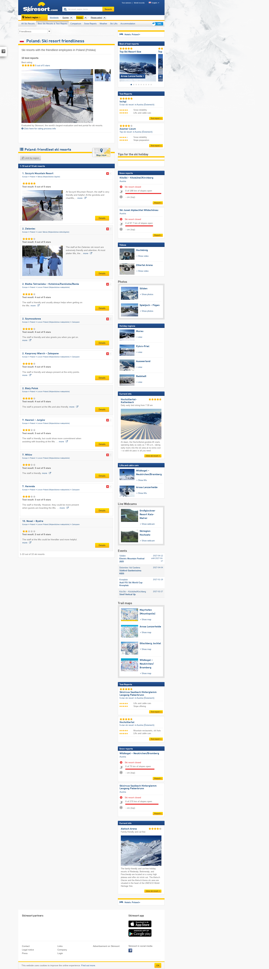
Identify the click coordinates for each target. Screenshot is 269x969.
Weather (103, 23)
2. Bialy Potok (30, 388)
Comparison (75, 23)
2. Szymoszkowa (31, 319)
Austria (123, 181)
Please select (96, 18)
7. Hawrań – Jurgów (33, 420)
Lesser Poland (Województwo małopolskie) (53, 287)
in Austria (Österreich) (144, 104)
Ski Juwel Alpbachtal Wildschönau (139, 210)
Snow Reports (90, 23)
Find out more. (88, 965)
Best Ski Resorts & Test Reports (52, 23)
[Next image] (160, 67)
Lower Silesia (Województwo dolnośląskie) (53, 232)
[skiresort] (39, 7)
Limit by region (31, 158)
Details (102, 218)
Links (60, 946)
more (80, 198)
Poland (32, 177)
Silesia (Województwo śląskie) (48, 177)
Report (157, 203)
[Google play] (139, 936)
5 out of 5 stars (42, 65)
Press (25, 953)
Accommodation (127, 23)
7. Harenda (28, 486)
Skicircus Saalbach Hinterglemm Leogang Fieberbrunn (138, 787)
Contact (26, 946)
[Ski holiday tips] (157, 24)
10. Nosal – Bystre (32, 521)
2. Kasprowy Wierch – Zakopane (40, 353)
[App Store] (139, 927)
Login (60, 953)
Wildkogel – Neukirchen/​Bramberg (139, 753)
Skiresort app (136, 915)
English (154, 3)
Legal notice (28, 949)
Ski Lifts (114, 23)
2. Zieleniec (28, 229)
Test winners (126, 3)
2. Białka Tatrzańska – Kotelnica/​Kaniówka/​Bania (50, 284)
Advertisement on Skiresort (106, 946)
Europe (25, 177)
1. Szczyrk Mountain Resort (37, 173)
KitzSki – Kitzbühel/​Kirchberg (136, 178)
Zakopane (76, 322)
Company (62, 949)
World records (139, 3)
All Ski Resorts (28, 23)
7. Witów (27, 455)
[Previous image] (122, 67)
